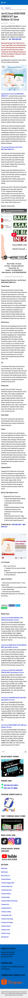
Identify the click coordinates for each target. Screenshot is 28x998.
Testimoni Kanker (5, 897)
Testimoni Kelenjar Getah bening (9, 901)
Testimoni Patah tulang (7, 919)
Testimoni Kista (5, 904)
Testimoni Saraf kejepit (7, 922)
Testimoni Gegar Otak (6, 886)
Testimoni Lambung (6, 912)
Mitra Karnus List (5, 876)
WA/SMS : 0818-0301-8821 (8, 952)
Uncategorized (8, 8)
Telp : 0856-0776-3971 (7, 957)
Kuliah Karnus (4, 872)
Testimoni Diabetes (6, 879)
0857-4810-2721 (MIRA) (10, 788)
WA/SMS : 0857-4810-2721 (8, 954)
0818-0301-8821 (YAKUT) (11, 785)
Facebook (12, 605)
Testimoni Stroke (5, 930)
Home (2, 8)
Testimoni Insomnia (6, 894)
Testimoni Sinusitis (6, 926)
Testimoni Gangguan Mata (7, 883)
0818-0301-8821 (16, 524)
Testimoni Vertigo (5, 933)
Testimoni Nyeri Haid (6, 915)
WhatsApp (4, 608)
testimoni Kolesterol (6, 908)
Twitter (18, 605)
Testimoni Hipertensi (6, 890)
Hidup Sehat (4, 868)
